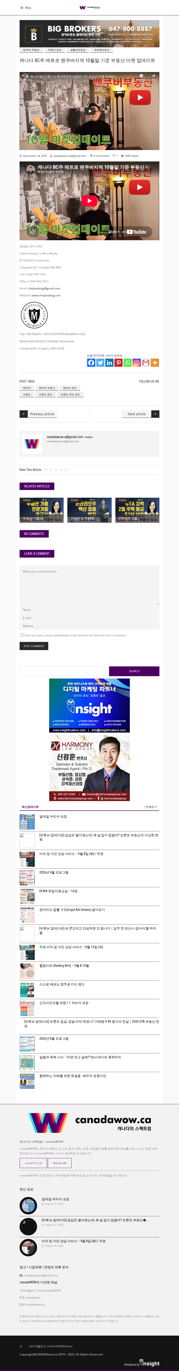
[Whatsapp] (128, 363)
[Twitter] (100, 363)
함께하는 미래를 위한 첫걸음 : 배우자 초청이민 (72, 1076)
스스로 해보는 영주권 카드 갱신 (62, 984)
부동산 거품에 (33, 518)
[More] (155, 363)
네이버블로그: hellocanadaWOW (40, 1290)
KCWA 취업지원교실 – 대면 (58, 891)
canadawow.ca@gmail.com (69, 156)
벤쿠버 (27, 388)
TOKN (26, 500)
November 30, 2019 (35, 156)
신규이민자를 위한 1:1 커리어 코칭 (64, 1003)
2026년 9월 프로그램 (54, 872)
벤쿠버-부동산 (31, 49)
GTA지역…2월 (128, 518)
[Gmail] (146, 363)
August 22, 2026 (54, 1224)
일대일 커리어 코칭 (53, 816)
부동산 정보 (55, 49)
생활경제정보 (78, 49)
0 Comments (101, 156)
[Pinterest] (118, 363)
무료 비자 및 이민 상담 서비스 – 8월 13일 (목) (71, 947)
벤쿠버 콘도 (70, 388)
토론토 (27, 394)
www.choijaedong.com (46, 295)
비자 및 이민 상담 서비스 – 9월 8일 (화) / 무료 (71, 854)
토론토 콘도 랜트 (70, 394)
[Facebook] (91, 363)
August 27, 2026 (54, 1203)
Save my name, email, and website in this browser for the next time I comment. (75, 635)
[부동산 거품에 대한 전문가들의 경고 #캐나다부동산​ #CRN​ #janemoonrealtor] (42, 510)
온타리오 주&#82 (83, 518)
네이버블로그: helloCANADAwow (49, 1346)
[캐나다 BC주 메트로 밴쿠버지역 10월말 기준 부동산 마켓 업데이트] (32, 444)
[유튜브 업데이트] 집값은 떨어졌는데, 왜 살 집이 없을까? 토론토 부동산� (94, 1220)
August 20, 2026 (54, 1245)
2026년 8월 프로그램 (54, 1038)
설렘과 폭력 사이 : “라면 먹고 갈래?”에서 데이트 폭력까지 (80, 1057)
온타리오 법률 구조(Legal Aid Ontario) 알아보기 (72, 910)
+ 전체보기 (150, 807)
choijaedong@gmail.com (44, 288)
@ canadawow (31, 1297)
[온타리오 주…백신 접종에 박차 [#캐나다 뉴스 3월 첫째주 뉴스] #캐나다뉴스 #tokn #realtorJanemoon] (89, 510)
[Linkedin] (109, 363)
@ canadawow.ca (33, 1304)
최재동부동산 (102, 49)
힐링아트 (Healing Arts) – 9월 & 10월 (64, 965)
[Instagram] (137, 363)
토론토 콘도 (45, 394)
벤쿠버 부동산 (47, 388)
